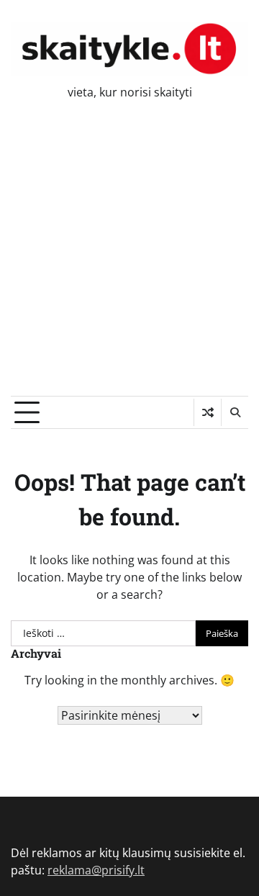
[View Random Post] (207, 412)
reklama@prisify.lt (96, 870)
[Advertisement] (129, 259)
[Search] (234, 412)
